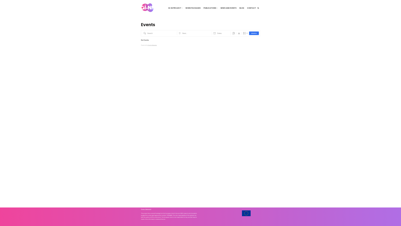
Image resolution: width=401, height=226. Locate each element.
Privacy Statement (146, 209)
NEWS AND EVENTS (229, 8)
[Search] (258, 8)
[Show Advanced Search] (233, 33)
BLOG (241, 8)
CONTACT (251, 8)
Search (254, 33)
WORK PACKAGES (193, 8)
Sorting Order (239, 33)
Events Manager (152, 45)
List (244, 33)
